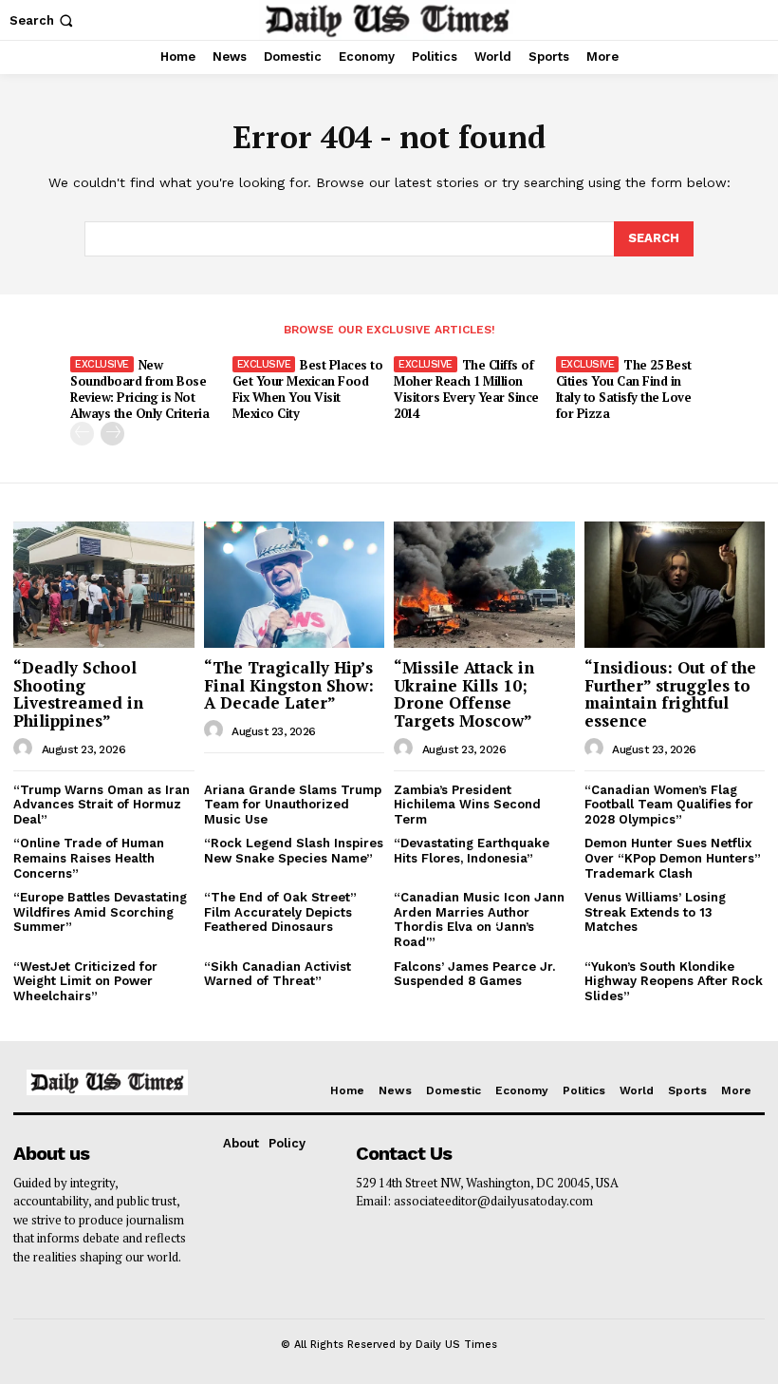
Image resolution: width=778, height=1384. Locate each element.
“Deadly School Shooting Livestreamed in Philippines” (78, 693)
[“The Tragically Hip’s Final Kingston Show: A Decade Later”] (294, 584)
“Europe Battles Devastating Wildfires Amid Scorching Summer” (100, 912)
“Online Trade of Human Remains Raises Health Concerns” (88, 858)
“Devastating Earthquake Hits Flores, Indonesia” (471, 850)
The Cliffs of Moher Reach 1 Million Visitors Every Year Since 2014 (466, 389)
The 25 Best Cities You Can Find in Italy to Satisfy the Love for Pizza (624, 389)
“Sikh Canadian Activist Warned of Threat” (277, 974)
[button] (43, 20)
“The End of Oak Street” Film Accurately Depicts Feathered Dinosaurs (280, 912)
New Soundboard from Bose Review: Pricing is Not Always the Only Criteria (139, 389)
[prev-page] (82, 434)
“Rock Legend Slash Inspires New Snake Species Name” (293, 850)
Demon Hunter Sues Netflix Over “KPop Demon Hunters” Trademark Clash (672, 858)
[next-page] (112, 434)
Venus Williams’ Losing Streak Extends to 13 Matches (655, 912)
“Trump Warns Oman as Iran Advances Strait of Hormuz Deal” (101, 804)
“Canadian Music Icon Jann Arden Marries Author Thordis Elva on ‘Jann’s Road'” (479, 919)
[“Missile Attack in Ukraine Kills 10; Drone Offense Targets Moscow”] (484, 584)
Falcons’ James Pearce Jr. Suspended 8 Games (474, 974)
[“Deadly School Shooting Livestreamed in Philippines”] (103, 584)
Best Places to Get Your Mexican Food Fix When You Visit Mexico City (307, 389)
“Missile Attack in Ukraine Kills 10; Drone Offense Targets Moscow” (464, 693)
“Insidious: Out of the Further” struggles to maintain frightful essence (670, 693)
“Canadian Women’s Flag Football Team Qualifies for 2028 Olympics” (668, 804)
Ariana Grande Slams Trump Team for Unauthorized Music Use (292, 804)
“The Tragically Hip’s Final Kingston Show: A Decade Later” (289, 684)
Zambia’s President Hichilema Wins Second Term (467, 804)
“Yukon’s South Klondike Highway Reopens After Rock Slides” (673, 981)
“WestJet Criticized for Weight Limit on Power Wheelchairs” (85, 981)
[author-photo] (25, 748)
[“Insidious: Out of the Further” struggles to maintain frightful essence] (675, 584)
